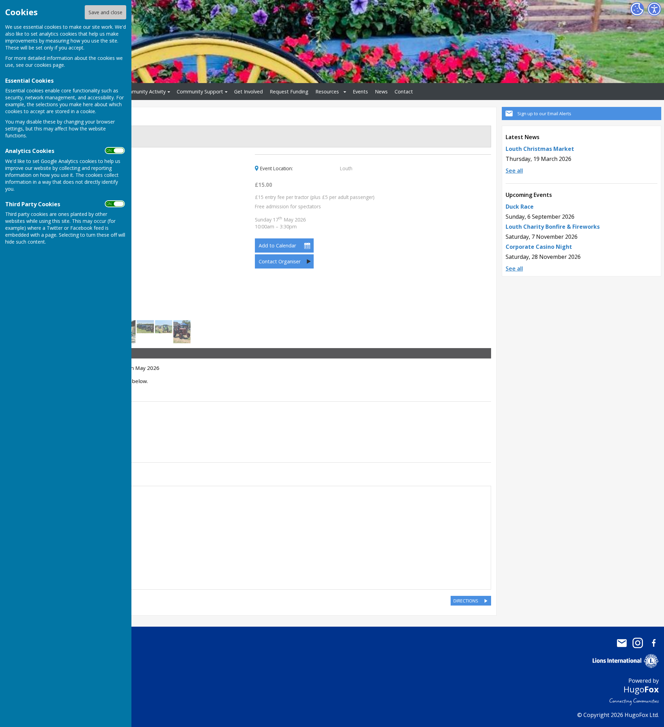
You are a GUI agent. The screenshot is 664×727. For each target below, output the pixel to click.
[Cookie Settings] (637, 9)
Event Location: (276, 168)
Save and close (105, 12)
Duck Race (520, 206)
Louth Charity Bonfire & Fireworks (553, 226)
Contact (404, 91)
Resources (327, 91)
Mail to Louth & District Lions (622, 643)
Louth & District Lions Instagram (638, 643)
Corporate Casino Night (539, 247)
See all (514, 170)
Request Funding (289, 91)
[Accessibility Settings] (654, 9)
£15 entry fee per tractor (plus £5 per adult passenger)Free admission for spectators (315, 202)
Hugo (641, 689)
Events (360, 91)
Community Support (200, 91)
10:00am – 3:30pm (280, 223)
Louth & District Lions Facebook (653, 643)
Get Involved (248, 91)
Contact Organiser (280, 261)
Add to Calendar (277, 245)
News (381, 91)
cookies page (49, 65)
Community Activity (143, 91)
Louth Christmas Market (540, 149)
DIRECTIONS (465, 601)
